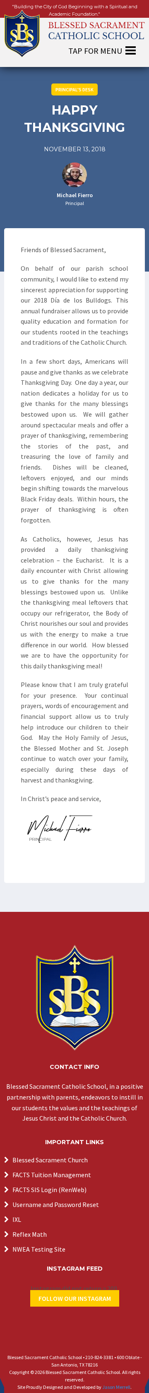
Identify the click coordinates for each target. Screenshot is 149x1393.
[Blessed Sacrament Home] (74, 29)
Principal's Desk (74, 89)
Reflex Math (29, 1234)
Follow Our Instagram (74, 1298)
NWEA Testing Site (38, 1249)
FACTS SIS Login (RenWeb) (49, 1189)
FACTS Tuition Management (51, 1174)
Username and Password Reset (55, 1204)
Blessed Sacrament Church (50, 1160)
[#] (74, 998)
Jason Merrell (116, 1387)
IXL (16, 1219)
